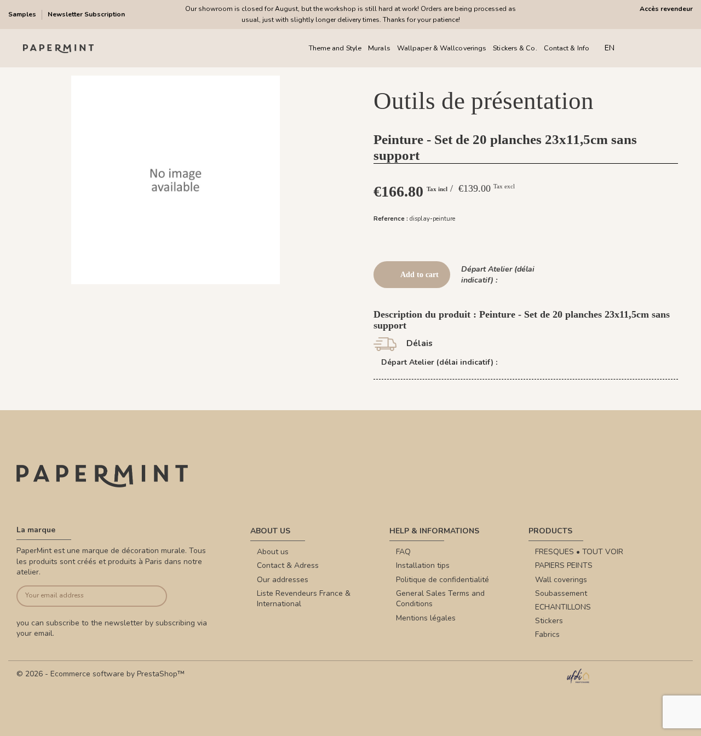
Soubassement (561, 593)
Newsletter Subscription (86, 14)
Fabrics (547, 634)
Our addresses (282, 579)
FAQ (403, 552)
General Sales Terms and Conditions (440, 599)
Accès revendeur (666, 8)
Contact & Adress (288, 565)
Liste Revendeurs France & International (303, 599)
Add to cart (419, 275)
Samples (23, 14)
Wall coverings (561, 579)
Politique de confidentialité (442, 579)
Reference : (391, 219)
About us (273, 552)
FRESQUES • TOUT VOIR (579, 552)
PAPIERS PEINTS (564, 565)
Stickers (549, 621)
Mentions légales (426, 618)
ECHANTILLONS (563, 607)
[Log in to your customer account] (657, 48)
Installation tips (423, 565)
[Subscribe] (151, 596)
